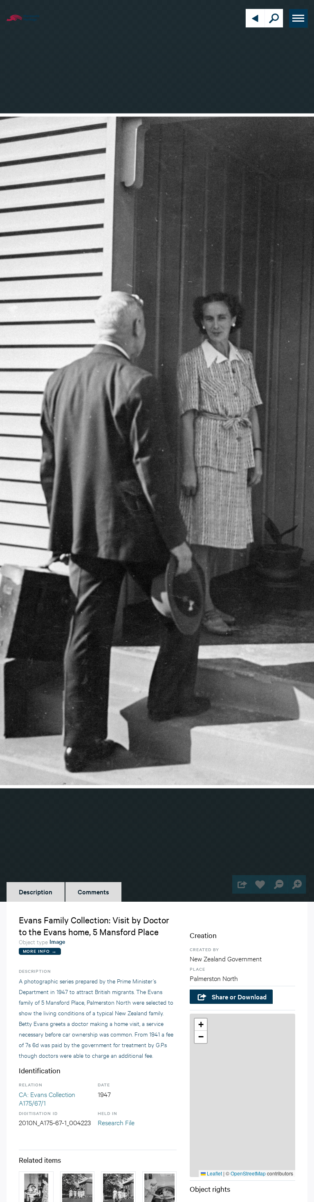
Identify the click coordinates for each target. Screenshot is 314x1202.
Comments (93, 891)
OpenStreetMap (248, 1173)
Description (35, 891)
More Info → (40, 951)
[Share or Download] (241, 884)
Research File (116, 1122)
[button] (201, 1025)
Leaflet (214, 1173)
